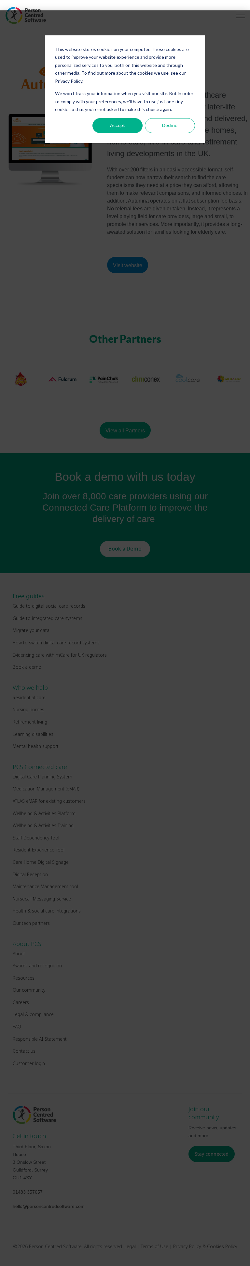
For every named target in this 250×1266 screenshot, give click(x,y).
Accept (117, 125)
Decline (169, 125)
